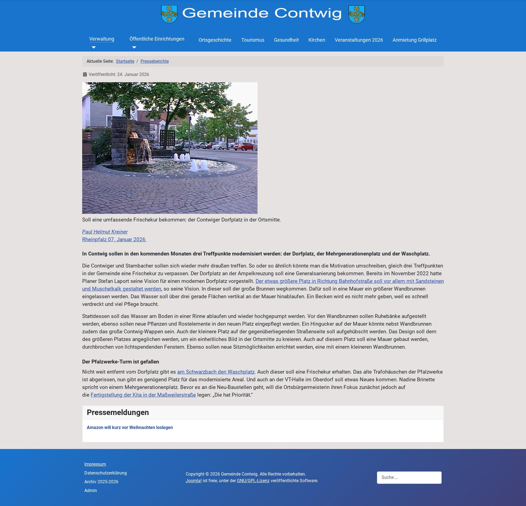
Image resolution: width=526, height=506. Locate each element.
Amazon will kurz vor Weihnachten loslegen (130, 427)
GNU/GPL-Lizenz (253, 480)
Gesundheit (286, 40)
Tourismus (252, 40)
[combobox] (409, 477)
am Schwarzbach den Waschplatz (216, 372)
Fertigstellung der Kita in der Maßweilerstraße (143, 395)
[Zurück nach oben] (516, 496)
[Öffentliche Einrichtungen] (133, 47)
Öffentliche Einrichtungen (157, 39)
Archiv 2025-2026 (101, 481)
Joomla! (194, 480)
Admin (90, 490)
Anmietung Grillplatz (415, 40)
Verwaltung (101, 39)
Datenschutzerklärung (105, 473)
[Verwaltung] (92, 47)
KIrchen (316, 40)
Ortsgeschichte (215, 40)
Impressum (95, 464)
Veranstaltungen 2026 (359, 40)
